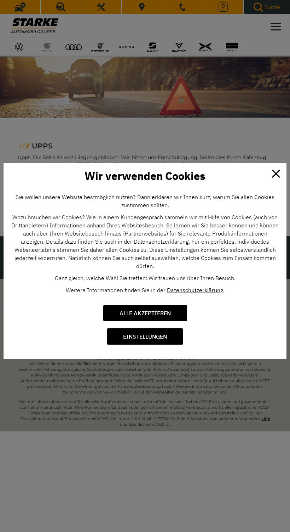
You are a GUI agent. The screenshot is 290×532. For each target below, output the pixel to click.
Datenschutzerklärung (195, 290)
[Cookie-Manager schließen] (275, 173)
